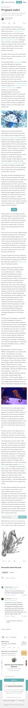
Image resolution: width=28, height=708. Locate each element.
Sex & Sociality (6, 7)
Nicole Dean (8, 598)
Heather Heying (9, 18)
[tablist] (8, 572)
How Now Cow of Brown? (9, 651)
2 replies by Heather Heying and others (14, 621)
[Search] (25, 637)
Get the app (22, 700)
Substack (6, 704)
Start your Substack (10, 700)
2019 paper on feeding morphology (11, 138)
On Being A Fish (19, 83)
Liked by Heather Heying (11, 588)
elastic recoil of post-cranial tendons (11, 163)
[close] (23, 658)
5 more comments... (6, 629)
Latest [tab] (7, 637)
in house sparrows (18, 31)
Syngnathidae (17, 62)
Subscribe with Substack (15, 686)
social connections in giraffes (9, 40)
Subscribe (19, 2)
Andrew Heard (8, 587)
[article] (14, 644)
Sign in (24, 2)
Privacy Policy (19, 693)
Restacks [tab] (11, 572)
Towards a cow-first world (8, 653)
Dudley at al (20, 262)
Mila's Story (5, 641)
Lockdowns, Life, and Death (8, 643)
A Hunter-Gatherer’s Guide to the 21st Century (13, 87)
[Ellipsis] (26, 587)
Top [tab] (3, 637)
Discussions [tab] (13, 637)
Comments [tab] (5, 572)
